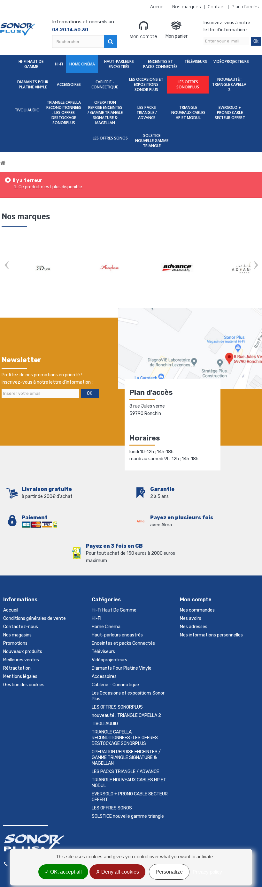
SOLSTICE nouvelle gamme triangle (151, 140)
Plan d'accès (245, 7)
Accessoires (69, 84)
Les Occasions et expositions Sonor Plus (146, 84)
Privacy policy (207, 872)
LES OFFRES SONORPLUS (187, 84)
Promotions (15, 643)
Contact (216, 7)
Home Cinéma (82, 64)
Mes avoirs (190, 618)
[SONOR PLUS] (18, 29)
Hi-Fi (59, 64)
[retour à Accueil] (2, 163)
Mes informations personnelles (211, 635)
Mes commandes (197, 610)
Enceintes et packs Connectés (160, 64)
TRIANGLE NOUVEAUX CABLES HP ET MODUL (188, 112)
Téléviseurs (195, 61)
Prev (6, 266)
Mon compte (143, 36)
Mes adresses (193, 626)
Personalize (169, 872)
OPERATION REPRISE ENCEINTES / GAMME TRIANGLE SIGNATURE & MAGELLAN (105, 112)
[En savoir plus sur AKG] (111, 268)
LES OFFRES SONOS (110, 138)
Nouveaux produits (22, 651)
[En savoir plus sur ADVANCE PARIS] (44, 268)
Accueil (158, 7)
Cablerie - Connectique (104, 84)
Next (255, 266)
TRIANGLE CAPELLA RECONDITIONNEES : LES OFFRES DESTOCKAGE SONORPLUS (63, 112)
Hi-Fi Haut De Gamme (31, 64)
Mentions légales (20, 676)
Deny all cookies (119, 872)
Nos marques (186, 7)
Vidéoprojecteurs (231, 61)
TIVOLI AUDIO (27, 110)
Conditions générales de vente (34, 618)
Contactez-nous (20, 626)
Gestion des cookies (23, 685)
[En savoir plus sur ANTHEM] (179, 268)
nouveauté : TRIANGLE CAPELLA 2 (229, 84)
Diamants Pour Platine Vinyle (32, 84)
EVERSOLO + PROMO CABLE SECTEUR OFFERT (230, 112)
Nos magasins (17, 635)
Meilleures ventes (21, 660)
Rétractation (17, 668)
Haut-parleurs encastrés (119, 64)
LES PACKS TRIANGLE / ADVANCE (146, 112)
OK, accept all (65, 872)
